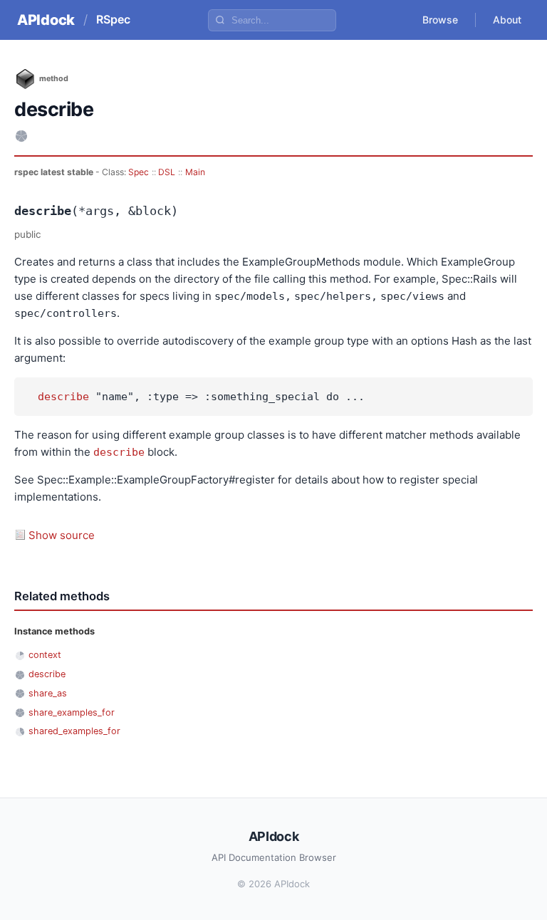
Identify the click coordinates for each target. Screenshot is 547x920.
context (44, 654)
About (507, 20)
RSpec (113, 19)
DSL (166, 172)
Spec (138, 172)
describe (63, 396)
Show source (61, 535)
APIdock (46, 19)
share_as (47, 693)
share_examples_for (71, 712)
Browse (440, 20)
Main (195, 172)
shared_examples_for (74, 731)
